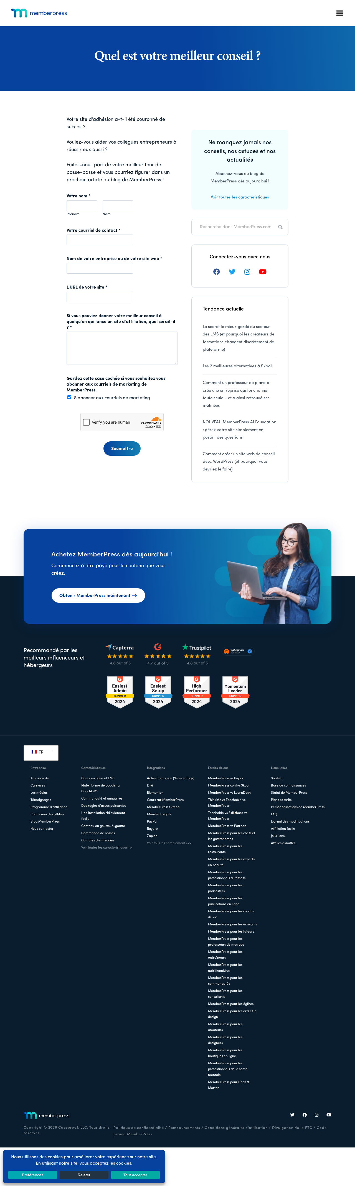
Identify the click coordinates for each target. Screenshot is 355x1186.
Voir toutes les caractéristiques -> (106, 847)
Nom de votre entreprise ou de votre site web (114, 259)
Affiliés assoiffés (283, 843)
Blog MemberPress (45, 821)
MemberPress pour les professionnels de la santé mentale (227, 1069)
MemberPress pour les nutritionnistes (225, 968)
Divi (150, 785)
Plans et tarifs (281, 800)
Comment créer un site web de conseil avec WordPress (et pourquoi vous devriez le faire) (239, 462)
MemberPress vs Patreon (227, 826)
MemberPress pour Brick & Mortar (228, 1085)
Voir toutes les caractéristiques (240, 197)
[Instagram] (317, 1115)
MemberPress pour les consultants (225, 994)
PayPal (152, 821)
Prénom (73, 214)
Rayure (152, 829)
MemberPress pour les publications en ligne (225, 901)
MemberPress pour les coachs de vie (231, 914)
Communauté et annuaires (101, 798)
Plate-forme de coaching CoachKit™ (100, 788)
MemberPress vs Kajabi (226, 778)
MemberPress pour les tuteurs (231, 931)
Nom (106, 214)
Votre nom (78, 196)
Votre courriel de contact (93, 230)
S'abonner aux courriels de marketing (112, 398)
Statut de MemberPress (289, 793)
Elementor (155, 793)
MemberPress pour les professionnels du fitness (226, 875)
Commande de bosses (98, 833)
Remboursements (184, 1128)
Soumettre (122, 449)
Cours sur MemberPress (165, 800)
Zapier (152, 836)
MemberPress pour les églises (230, 1004)
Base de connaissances (288, 785)
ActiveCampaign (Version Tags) (170, 778)
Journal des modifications (290, 821)
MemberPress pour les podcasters (225, 888)
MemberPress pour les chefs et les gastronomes (231, 836)
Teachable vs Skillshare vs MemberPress (227, 816)
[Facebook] (305, 1115)
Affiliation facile (283, 829)
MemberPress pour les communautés (225, 981)
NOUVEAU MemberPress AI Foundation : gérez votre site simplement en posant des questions (239, 430)
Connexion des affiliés (47, 814)
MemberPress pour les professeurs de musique (226, 941)
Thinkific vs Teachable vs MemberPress (226, 803)
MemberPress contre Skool (228, 785)
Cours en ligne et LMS (98, 778)
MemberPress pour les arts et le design (232, 1014)
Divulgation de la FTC (292, 1128)
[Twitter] (292, 1115)
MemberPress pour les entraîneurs (225, 955)
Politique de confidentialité (138, 1128)
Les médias (39, 793)
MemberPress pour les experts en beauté (231, 862)
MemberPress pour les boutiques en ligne (225, 1053)
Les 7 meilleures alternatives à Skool (237, 366)
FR (40, 752)
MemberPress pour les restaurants (225, 849)
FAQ (274, 814)
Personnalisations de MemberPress (297, 807)
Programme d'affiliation (49, 807)
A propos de (40, 778)
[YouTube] (328, 1115)
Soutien (277, 778)
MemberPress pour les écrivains (232, 924)
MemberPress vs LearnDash (229, 793)
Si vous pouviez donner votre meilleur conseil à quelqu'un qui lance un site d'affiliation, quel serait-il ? (121, 322)
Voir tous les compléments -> (169, 843)
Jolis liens (278, 836)
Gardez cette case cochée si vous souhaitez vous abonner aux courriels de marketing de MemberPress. (116, 384)
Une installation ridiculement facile (103, 816)
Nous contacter (42, 829)
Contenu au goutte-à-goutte (103, 826)
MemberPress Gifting (163, 807)
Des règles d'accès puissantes (103, 806)
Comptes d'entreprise (97, 840)
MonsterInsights (159, 814)
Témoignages (41, 800)
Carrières (38, 785)
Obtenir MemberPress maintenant (94, 596)
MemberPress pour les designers (225, 1040)
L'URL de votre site (87, 287)
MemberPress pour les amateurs (225, 1027)
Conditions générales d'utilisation (236, 1128)
